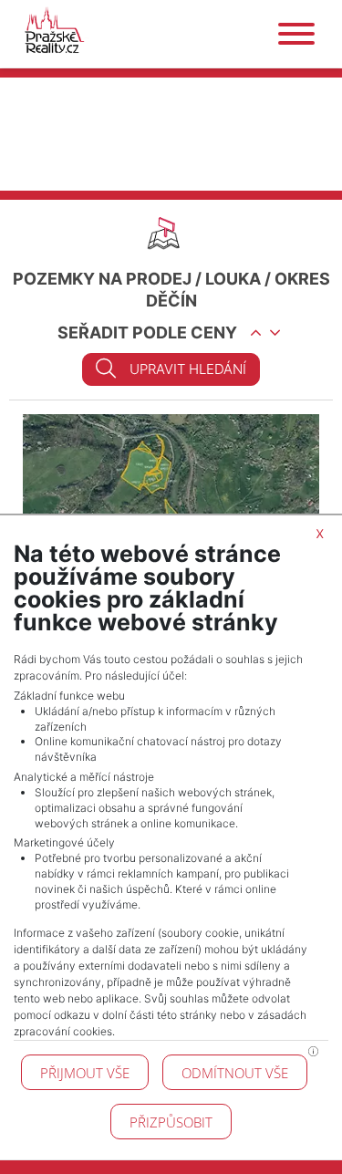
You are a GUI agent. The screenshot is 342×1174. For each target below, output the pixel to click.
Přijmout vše (85, 1073)
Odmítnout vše (234, 1073)
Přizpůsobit (171, 1122)
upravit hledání (188, 369)
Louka (233, 278)
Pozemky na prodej (102, 278)
